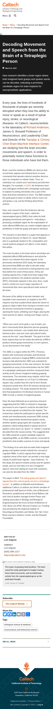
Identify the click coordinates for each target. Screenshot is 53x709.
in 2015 (27, 185)
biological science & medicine (17, 625)
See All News (9, 642)
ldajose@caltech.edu (14, 555)
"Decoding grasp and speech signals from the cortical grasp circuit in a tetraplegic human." (26, 481)
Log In (40, 705)
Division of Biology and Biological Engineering (12, 10)
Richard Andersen (37, 127)
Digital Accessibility (18, 701)
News (12, 25)
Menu (5, 16)
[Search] (15, 15)
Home (5, 25)
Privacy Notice (34, 701)
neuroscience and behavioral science (20, 630)
